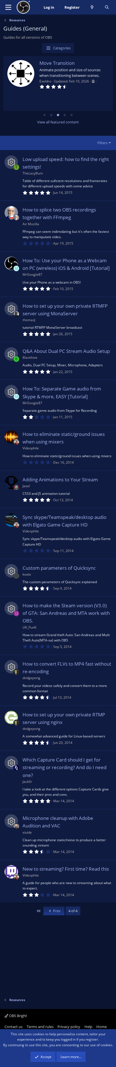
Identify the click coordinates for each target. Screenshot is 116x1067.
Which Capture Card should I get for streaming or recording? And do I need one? (64, 767)
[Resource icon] (11, 162)
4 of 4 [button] (72, 910)
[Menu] (8, 7)
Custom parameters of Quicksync (59, 568)
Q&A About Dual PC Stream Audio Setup (66, 351)
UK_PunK (29, 627)
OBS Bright (17, 1015)
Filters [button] (102, 142)
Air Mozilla (31, 224)
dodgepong (31, 677)
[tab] (44, 115)
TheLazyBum (33, 173)
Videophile (31, 448)
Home (101, 1026)
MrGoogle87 (32, 274)
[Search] (106, 7)
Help (88, 1026)
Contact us (14, 1026)
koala (27, 574)
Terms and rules (40, 1026)
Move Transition (57, 63)
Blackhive (30, 357)
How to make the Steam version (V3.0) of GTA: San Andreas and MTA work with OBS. (66, 613)
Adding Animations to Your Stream (60, 479)
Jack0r (27, 781)
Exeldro (45, 81)
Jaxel (26, 486)
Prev (56, 910)
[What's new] (92, 7)
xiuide (27, 832)
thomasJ (29, 320)
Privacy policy (68, 1026)
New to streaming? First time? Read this (66, 869)
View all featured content (58, 122)
